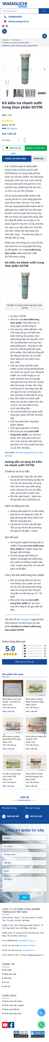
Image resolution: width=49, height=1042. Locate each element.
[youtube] (5, 1025)
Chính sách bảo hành (12, 1001)
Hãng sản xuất (9, 974)
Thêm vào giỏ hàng (15, 149)
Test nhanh (15, 40)
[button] (44, 69)
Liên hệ (6, 986)
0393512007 (35, 148)
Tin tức (6, 982)
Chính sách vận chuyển (13, 1005)
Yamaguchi (25, 619)
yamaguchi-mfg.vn (28, 945)
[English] (7, 26)
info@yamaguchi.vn (18, 21)
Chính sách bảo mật (12, 1013)
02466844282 (15, 17)
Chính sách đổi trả (11, 1009)
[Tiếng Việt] (4, 26)
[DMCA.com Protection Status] (38, 1034)
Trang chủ (5, 40)
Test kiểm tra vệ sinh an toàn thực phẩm (15, 42)
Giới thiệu (7, 970)
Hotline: (30, 148)
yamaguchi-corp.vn (27, 940)
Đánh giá (38, 159)
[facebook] (11, 1025)
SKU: (4, 115)
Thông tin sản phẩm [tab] (15, 159)
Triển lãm (7, 978)
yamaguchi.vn (29, 950)
